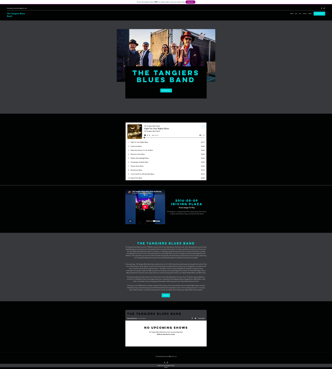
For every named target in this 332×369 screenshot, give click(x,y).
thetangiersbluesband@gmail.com (17, 8)
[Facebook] (321, 8)
